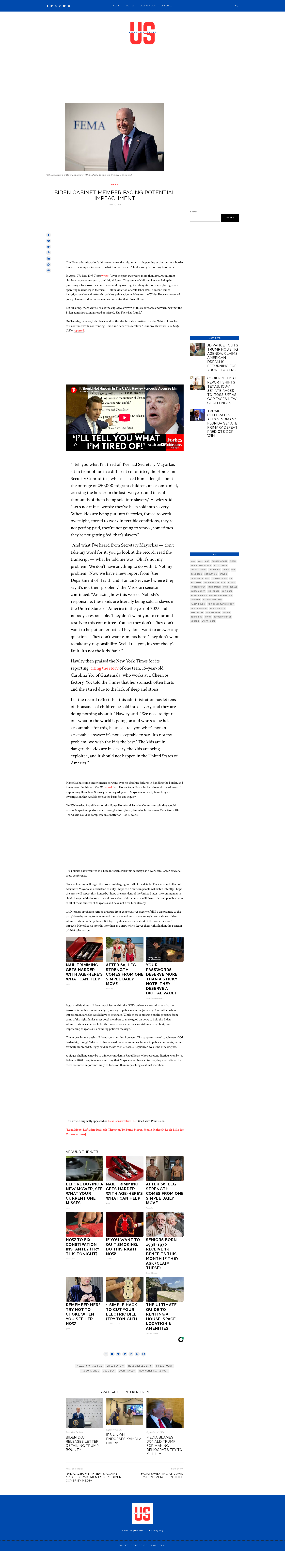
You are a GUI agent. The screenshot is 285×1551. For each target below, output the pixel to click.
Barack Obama (219, 561)
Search (193, 211)
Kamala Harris (199, 595)
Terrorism (196, 617)
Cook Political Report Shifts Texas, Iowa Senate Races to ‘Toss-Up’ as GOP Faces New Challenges (222, 390)
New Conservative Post (122, 1121)
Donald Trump (219, 578)
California (215, 570)
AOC (207, 561)
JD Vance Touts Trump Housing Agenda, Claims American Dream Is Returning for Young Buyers (222, 357)
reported (79, 331)
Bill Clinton (220, 565)
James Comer (198, 591)
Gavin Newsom (211, 582)
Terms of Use (139, 1545)
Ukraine (195, 621)
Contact (124, 1545)
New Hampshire (199, 608)
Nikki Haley (197, 612)
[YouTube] (64, 6)
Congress (196, 574)
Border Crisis (198, 570)
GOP (223, 582)
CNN (233, 570)
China (226, 570)
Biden (233, 561)
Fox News (196, 582)
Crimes (223, 574)
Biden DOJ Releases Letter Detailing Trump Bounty (82, 1443)
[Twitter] (52, 6)
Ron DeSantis (213, 612)
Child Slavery (115, 1366)
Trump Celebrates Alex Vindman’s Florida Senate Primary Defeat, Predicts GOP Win (222, 423)
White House (209, 621)
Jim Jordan (214, 591)
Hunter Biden (198, 587)
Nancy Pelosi (198, 604)
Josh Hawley (127, 1371)
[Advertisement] (142, 79)
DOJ (207, 578)
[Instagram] (56, 6)
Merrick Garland (212, 600)
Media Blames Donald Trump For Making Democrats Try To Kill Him (164, 1445)
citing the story (104, 668)
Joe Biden (109, 1371)
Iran (225, 587)
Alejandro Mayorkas (89, 1366)
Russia (226, 612)
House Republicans (140, 1366)
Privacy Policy (157, 1545)
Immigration (214, 587)
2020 (193, 561)
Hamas (231, 582)
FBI (231, 578)
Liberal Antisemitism (220, 595)
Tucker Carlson (223, 617)
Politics (129, 6)
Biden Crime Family (201, 565)
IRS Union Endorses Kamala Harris (123, 1439)
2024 (200, 561)
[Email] (69, 6)
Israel (233, 587)
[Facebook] (47, 6)
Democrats (197, 578)
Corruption (210, 574)
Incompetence (90, 1371)
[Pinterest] (60, 6)
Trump (208, 617)
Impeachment (164, 1366)
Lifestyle (166, 6)
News (116, 6)
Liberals (196, 600)
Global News (148, 6)
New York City (217, 608)
